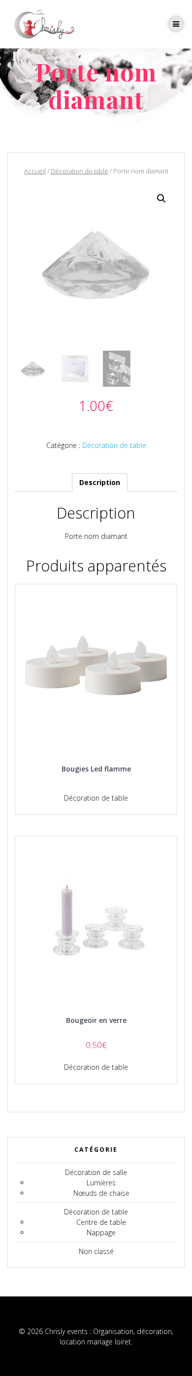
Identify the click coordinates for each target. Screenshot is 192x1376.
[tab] (100, 482)
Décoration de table (79, 170)
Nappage (101, 1232)
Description (99, 482)
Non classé (96, 1251)
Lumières (101, 1182)
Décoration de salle (96, 1172)
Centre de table (101, 1222)
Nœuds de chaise (101, 1193)
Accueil (35, 170)
